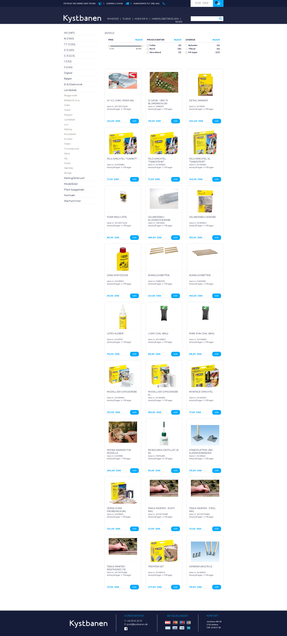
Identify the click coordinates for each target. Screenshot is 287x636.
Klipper (68, 114)
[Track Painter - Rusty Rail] (164, 488)
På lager (192, 52)
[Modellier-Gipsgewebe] (123, 377)
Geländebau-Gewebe (202, 217)
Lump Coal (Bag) (158, 333)
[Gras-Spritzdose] (123, 261)
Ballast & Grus (72, 100)
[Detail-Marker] (205, 86)
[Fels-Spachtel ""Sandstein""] (164, 144)
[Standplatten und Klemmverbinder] (205, 436)
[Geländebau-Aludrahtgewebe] (164, 198)
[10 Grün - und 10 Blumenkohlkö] (164, 82)
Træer (67, 143)
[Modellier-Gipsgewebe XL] (164, 377)
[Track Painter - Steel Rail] (205, 488)
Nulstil (138, 39)
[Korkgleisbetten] (164, 250)
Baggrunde (70, 95)
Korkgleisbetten (159, 275)
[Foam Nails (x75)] (123, 196)
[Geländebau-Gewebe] (205, 202)
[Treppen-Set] (164, 552)
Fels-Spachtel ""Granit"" (122, 158)
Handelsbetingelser (165, 18)
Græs (67, 105)
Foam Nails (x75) (117, 217)
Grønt (67, 109)
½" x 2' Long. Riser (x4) (120, 100)
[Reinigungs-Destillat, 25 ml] (164, 436)
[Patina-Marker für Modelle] (123, 432)
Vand (67, 153)
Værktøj (68, 168)
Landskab (69, 119)
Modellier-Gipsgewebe (122, 391)
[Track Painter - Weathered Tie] (123, 546)
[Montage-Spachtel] (205, 377)
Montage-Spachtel (201, 391)
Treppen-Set (156, 566)
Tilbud (126, 18)
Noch (152, 49)
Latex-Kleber (115, 333)
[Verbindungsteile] (205, 552)
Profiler (68, 139)
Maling (68, 129)
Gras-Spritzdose (117, 275)
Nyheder (113, 18)
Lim (66, 124)
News (178, 21)
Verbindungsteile (200, 566)
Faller (153, 45)
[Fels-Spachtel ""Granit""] (123, 144)
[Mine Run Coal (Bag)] (205, 313)
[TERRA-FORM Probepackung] (123, 494)
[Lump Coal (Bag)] (164, 313)
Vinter (67, 163)
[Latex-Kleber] (123, 319)
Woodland (155, 52)
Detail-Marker (198, 100)
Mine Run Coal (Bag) (201, 333)
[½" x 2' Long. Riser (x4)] (123, 80)
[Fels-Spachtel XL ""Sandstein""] (205, 144)
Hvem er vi (141, 18)
